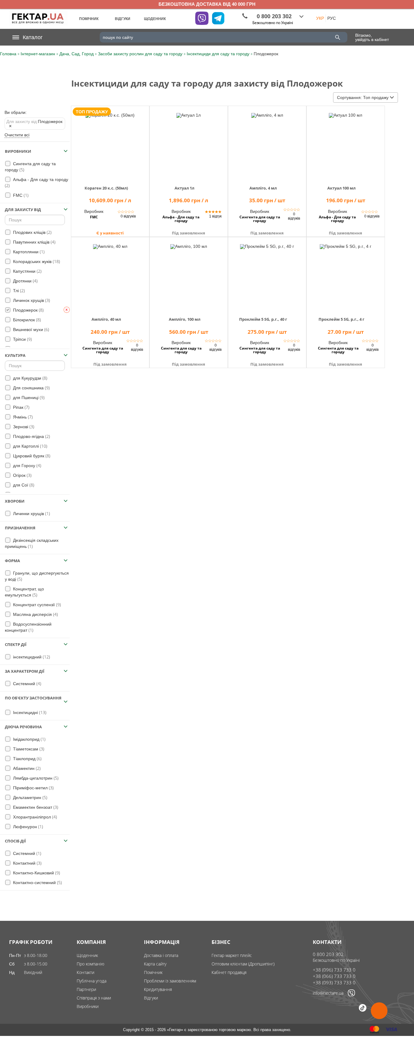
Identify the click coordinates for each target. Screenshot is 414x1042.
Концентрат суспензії (36, 604)
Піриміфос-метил (33, 788)
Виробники (87, 1006)
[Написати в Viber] (351, 995)
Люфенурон (27, 826)
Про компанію (90, 964)
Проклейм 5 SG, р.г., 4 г (341, 319)
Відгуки (151, 998)
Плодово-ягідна (31, 436)
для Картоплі (29, 446)
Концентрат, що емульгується (24, 592)
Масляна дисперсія (35, 614)
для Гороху (26, 465)
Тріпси (22, 339)
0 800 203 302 (328, 954)
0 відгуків (128, 216)
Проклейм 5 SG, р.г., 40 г (263, 319)
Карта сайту (155, 964)
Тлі (18, 290)
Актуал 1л (184, 188)
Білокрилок (26, 320)
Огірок (22, 475)
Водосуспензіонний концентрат (28, 627)
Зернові (23, 426)
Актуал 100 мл (341, 188)
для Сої (23, 485)
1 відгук (215, 216)
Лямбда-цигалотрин (35, 778)
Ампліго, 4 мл (263, 188)
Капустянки (27, 271)
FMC (20, 195)
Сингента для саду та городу (30, 167)
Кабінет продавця (229, 972)
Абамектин (26, 768)
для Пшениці (28, 397)
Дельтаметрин (29, 797)
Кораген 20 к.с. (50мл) (106, 188)
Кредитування (158, 989)
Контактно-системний (37, 882)
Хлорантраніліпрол (34, 817)
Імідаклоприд (28, 739)
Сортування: (363, 97)
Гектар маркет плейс (232, 955)
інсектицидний (31, 657)
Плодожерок (34, 121)
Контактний (27, 863)
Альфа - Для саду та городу (36, 182)
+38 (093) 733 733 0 (334, 982)
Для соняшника (31, 388)
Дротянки (25, 281)
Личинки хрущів (31, 513)
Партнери (86, 989)
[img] (110, 142)
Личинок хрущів (31, 300)
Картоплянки (28, 252)
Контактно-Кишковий (36, 873)
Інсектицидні (29, 712)
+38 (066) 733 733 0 (334, 976)
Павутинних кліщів (33, 242)
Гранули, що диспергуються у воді (37, 576)
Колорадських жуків (36, 261)
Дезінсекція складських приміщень (31, 543)
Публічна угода (91, 981)
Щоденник (87, 955)
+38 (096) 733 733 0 (334, 970)
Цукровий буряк (31, 456)
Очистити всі (17, 134)
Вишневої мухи (30, 329)
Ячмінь (22, 417)
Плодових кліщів (32, 232)
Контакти (85, 972)
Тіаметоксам (28, 749)
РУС (331, 18)
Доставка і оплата (161, 955)
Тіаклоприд (27, 758)
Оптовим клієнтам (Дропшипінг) (243, 964)
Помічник (153, 972)
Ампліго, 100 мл (184, 319)
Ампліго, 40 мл (106, 319)
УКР (320, 18)
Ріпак (20, 407)
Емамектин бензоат (35, 807)
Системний (26, 683)
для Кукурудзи (29, 378)
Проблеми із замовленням (170, 981)
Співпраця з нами (94, 998)
